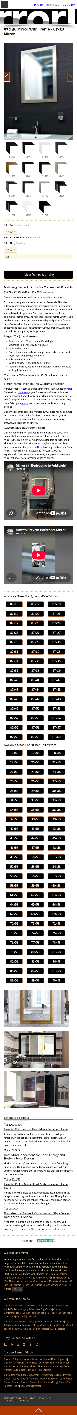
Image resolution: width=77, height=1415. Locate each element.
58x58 (14, 885)
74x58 (35, 933)
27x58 (56, 781)
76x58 (14, 942)
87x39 (56, 670)
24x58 (56, 772)
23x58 (35, 772)
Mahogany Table (26, 1309)
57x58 (56, 876)
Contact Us (26, 1385)
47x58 (35, 847)
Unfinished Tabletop (54, 1321)
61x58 (14, 895)
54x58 (56, 866)
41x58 (35, 828)
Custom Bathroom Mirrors (17, 1359)
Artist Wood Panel (49, 1378)
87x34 (14, 661)
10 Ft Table (32, 1316)
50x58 (35, 857)
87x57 (56, 727)
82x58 (14, 961)
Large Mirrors (44, 1369)
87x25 (14, 632)
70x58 (14, 923)
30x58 (56, 790)
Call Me (40, 5)
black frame (24, 392)
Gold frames (24, 1274)
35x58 (35, 809)
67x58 (14, 914)
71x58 (35, 923)
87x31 (14, 651)
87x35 (35, 661)
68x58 (35, 914)
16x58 (14, 753)
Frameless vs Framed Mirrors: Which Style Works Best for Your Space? (37, 1215)
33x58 (56, 800)
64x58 (14, 904)
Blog (16, 1385)
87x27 (56, 632)
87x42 (56, 680)
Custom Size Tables (13, 1305)
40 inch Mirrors (24, 1281)
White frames (37, 1274)
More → (17, 1289)
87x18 (56, 604)
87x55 (14, 727)
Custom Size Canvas (41, 1375)
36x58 (56, 809)
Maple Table (10, 1309)
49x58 (14, 857)
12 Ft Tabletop (58, 1328)
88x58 (14, 980)
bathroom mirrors (52, 1263)
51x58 (56, 857)
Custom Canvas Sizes (31, 1382)
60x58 (56, 885)
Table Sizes (30, 1305)
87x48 (56, 699)
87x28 (14, 642)
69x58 (56, 914)
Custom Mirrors (46, 1362)
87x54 (56, 718)
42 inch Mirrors (40, 1281)
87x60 (56, 737)
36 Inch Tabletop (23, 1328)
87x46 (14, 699)
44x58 (35, 838)
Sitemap (37, 1385)
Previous (7, 77)
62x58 (35, 895)
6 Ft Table (52, 1312)
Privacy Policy (45, 1398)
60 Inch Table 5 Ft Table (34, 1312)
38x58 (35, 819)
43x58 (14, 838)
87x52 (14, 718)
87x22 (14, 623)
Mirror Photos (11, 1366)
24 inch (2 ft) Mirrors (22, 1277)
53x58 (35, 866)
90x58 (56, 980)
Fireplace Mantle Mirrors (50, 1366)
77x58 (35, 942)
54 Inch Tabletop (41, 1328)
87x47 (35, 699)
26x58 (35, 781)
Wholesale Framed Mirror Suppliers (49, 1359)
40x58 (14, 828)
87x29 (35, 642)
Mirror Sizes (31, 1362)
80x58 (35, 952)
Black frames (10, 1274)
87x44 (35, 689)
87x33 (56, 651)
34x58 (14, 809)
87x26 (35, 632)
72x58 (56, 923)
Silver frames (51, 1274)
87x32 (35, 651)
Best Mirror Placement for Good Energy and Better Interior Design (34, 1156)
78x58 (56, 942)
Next (70, 77)
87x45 (56, 689)
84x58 (56, 961)
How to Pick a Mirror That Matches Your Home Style (36, 1185)
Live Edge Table (44, 1309)
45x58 (56, 838)
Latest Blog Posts (16, 1118)
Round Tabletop (23, 1325)
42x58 (56, 828)
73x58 (14, 933)
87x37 (14, 670)
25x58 (14, 781)
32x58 (35, 800)
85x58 (14, 971)
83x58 (35, 961)
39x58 (56, 819)
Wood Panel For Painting (25, 1378)
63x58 (56, 895)
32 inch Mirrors (55, 1277)
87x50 (35, 708)
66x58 (56, 904)
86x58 (35, 971)
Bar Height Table (60, 1305)
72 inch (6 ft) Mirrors (32, 1284)
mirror (24, 403)
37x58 (14, 819)
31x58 (14, 800)
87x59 (35, 737)
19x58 (14, 762)
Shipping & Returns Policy (17, 1401)
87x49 (14, 708)
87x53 (35, 718)
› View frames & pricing (38, 275)
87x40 (14, 680)
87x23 (35, 623)
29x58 (35, 790)
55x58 (14, 876)
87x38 (35, 670)
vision (70, 388)
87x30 (56, 642)
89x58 (35, 980)
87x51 (56, 708)
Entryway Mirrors (28, 1366)
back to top (38, 1410)
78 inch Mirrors (50, 1284)
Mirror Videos (62, 1362)
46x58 (14, 847)
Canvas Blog (50, 1382)
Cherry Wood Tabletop (44, 1325)
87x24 (56, 623)
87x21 (56, 613)
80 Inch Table (65, 1312)
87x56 (35, 727)
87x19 (14, 613)
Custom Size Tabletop (15, 1321)
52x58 (14, 866)
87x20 (35, 613)
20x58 (35, 762)
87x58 (14, 737)
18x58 (56, 753)
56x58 (35, 876)
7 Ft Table (10, 1316)
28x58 (14, 790)
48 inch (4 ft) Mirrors (58, 1281)
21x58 (56, 762)
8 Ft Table (21, 1316)
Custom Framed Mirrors (24, 1369)
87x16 (14, 604)
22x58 (14, 772)
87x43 (14, 689)
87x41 (35, 680)
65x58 (35, 904)
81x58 (56, 952)
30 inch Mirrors (40, 1277)
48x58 (56, 847)
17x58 (35, 753)
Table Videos (44, 1305)
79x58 (14, 952)
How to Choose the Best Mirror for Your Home (36, 1129)
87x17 (35, 604)
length (41, 447)
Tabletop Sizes (35, 1321)
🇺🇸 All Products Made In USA (61, 5)
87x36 (56, 661)
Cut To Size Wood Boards (17, 1375)
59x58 (35, 885)
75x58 (56, 933)
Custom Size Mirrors (14, 1362)
